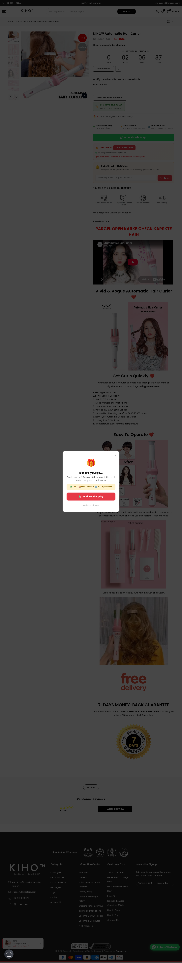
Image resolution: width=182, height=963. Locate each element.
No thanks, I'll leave (91, 505)
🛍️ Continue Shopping (91, 496)
